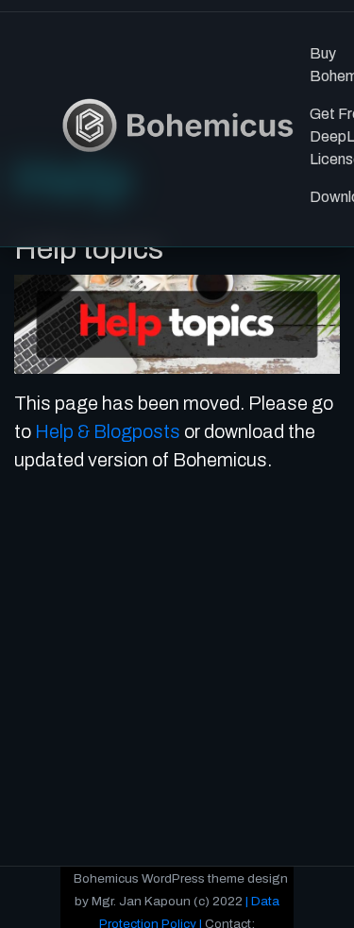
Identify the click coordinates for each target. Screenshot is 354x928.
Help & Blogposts (107, 431)
